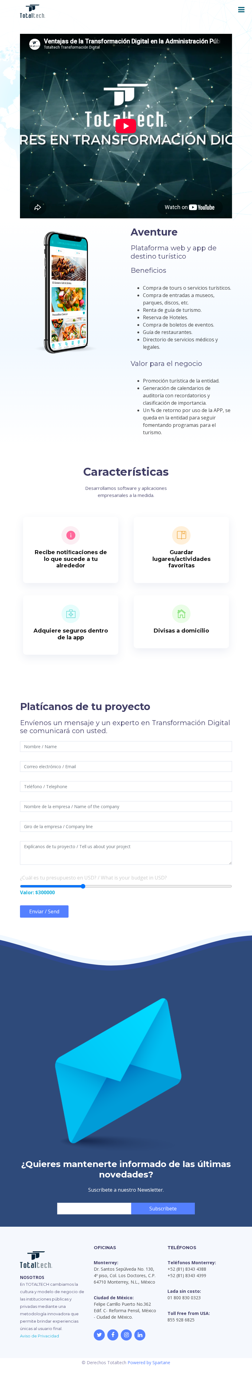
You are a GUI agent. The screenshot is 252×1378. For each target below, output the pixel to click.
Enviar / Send (44, 911)
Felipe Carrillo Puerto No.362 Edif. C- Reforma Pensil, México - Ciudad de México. (125, 1310)
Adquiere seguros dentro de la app (70, 634)
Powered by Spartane (149, 1362)
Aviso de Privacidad (39, 1335)
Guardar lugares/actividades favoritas (181, 559)
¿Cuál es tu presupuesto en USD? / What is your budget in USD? (93, 877)
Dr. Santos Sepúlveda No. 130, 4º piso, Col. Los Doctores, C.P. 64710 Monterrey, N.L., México (125, 1275)
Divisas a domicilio (181, 630)
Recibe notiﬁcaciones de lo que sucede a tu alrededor (71, 559)
